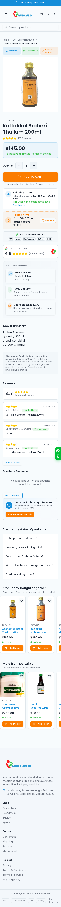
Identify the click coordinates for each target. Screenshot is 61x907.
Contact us (9, 836)
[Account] (48, 14)
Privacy (7, 865)
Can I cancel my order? (20, 574)
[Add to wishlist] (21, 600)
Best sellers (9, 808)
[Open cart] (55, 14)
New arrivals (10, 813)
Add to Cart (33, 177)
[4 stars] (12, 138)
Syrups (7, 822)
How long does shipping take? (24, 547)
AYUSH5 (49, 220)
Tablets (7, 817)
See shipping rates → (24, 205)
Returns (7, 846)
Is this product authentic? (21, 538)
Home (6, 39)
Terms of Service (13, 875)
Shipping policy (11, 879)
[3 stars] (9, 138)
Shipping (8, 841)
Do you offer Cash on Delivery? (24, 556)
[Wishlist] (42, 14)
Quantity (8, 165)
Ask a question (12, 495)
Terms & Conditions (14, 870)
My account (10, 851)
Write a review (12, 462)
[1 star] (4, 138)
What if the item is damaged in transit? (29, 565)
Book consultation (17, 514)
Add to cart (15, 648)
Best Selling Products (23, 39)
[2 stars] (6, 138)
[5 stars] (15, 138)
